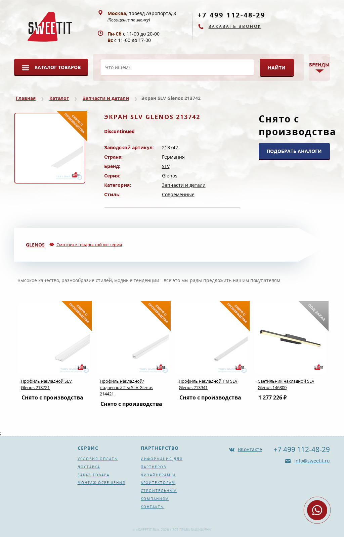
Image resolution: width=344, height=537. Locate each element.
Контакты (152, 506)
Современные (178, 194)
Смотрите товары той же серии (89, 244)
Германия (173, 157)
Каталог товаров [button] (58, 67)
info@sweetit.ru (311, 461)
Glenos (169, 175)
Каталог (59, 98)
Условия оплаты (98, 459)
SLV (166, 166)
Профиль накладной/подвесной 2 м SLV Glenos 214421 (126, 387)
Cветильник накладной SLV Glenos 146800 (286, 384)
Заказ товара (94, 475)
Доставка (89, 467)
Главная (26, 98)
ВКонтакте (250, 449)
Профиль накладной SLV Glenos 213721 (46, 384)
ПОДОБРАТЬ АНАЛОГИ (294, 151)
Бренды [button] (319, 64)
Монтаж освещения (101, 482)
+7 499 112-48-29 (231, 14)
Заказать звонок (235, 26)
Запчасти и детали (106, 98)
